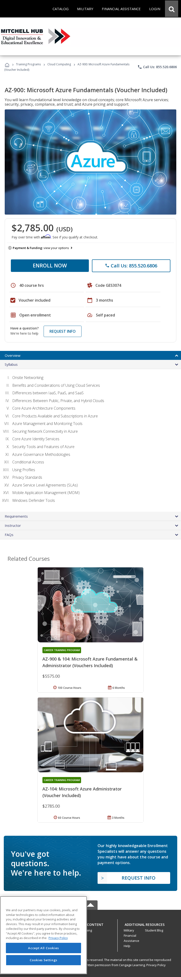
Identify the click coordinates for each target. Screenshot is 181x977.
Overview (13, 355)
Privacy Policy (156, 965)
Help (127, 946)
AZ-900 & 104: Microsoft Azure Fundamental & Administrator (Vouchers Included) (90, 662)
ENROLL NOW (50, 265)
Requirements (16, 516)
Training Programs (28, 64)
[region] (43, 935)
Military (129, 930)
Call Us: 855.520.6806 (157, 67)
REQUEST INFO (62, 331)
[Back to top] (90, 923)
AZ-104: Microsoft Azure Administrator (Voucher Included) (82, 792)
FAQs (9, 534)
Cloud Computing (59, 64)
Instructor (13, 525)
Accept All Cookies (43, 948)
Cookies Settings (44, 960)
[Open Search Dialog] (171, 8)
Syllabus (11, 364)
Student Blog (154, 930)
